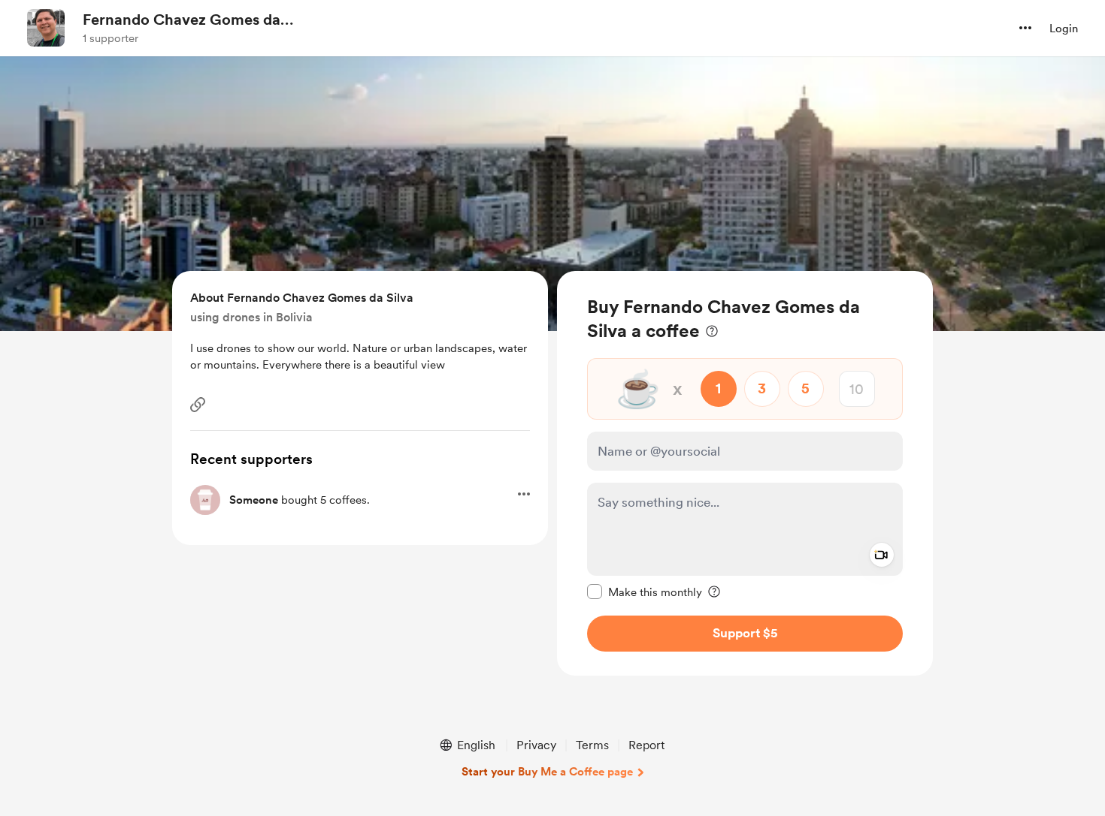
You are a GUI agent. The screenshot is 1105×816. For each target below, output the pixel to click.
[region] (745, 473)
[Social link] (197, 404)
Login (1063, 28)
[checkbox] (644, 591)
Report (646, 745)
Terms (592, 745)
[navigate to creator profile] (46, 28)
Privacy (536, 745)
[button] (1025, 28)
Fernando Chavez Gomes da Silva (181, 20)
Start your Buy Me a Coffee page (547, 771)
